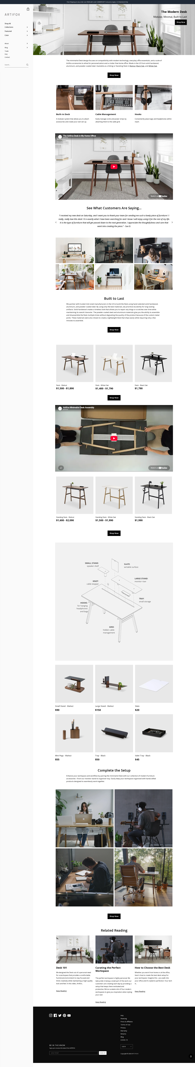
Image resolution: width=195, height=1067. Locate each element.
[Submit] (27, 65)
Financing (124, 1018)
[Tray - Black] (114, 733)
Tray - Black (100, 755)
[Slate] (154, 684)
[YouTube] (69, 1016)
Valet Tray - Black (142, 755)
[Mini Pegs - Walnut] (74, 733)
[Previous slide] (56, 222)
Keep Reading (61, 991)
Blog (122, 1037)
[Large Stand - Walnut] (114, 684)
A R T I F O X (134, 1054)
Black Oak (140, 66)
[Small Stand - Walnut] (74, 684)
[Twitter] (60, 1016)
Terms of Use (125, 1025)
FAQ (122, 1015)
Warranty (124, 1031)
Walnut (132, 66)
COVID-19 (124, 1040)
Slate (137, 706)
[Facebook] (55, 1016)
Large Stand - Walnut (104, 706)
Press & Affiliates (127, 1022)
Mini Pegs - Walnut (63, 755)
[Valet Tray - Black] (154, 733)
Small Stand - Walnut (64, 706)
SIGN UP (103, 1053)
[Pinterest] (64, 1016)
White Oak (153, 66)
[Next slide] (172, 222)
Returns (123, 1034)
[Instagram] (50, 1016)
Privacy (123, 1028)
